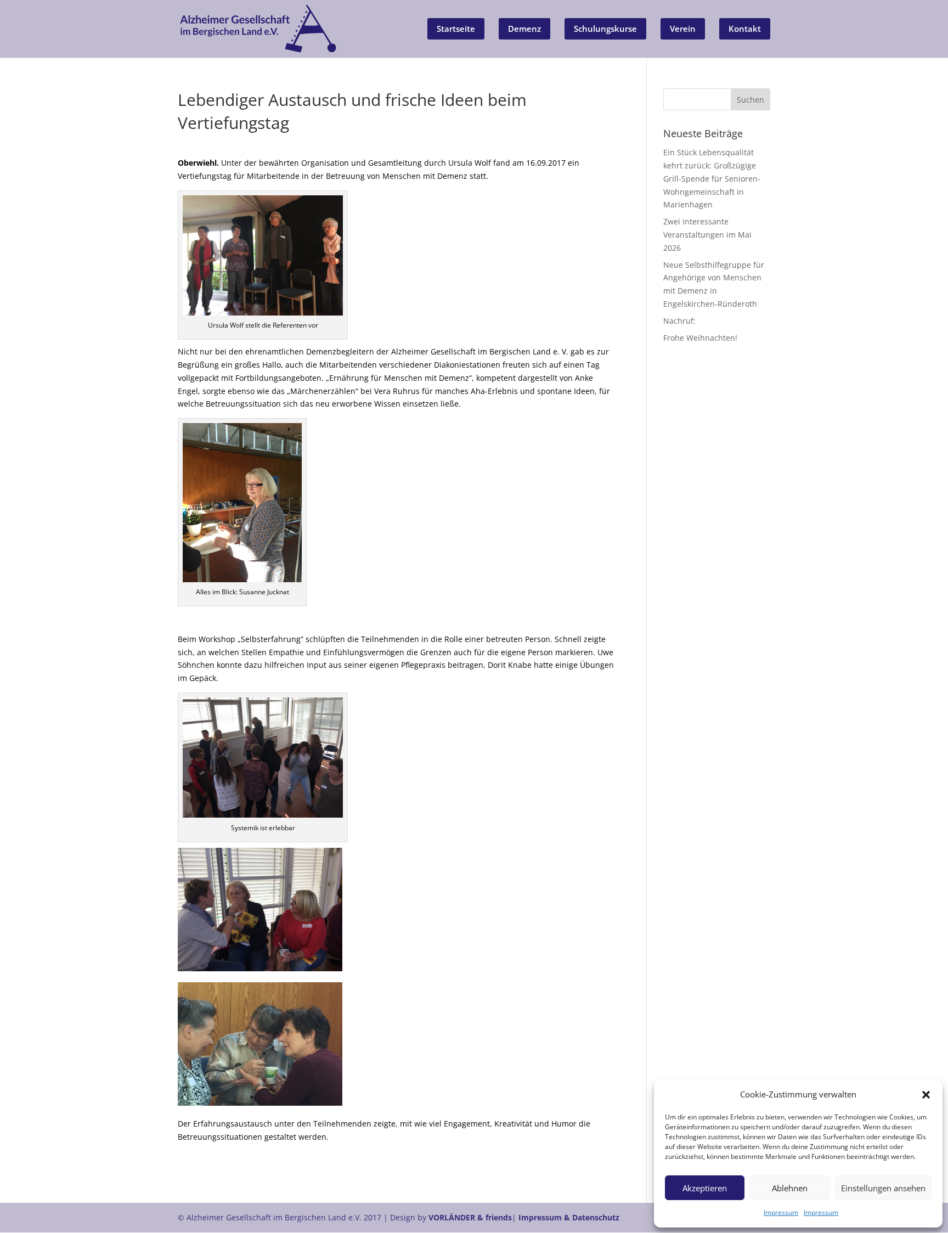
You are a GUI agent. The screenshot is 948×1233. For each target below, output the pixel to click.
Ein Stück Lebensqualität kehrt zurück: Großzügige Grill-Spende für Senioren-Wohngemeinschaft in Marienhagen (711, 178)
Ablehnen (790, 1188)
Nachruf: (679, 321)
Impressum (781, 1212)
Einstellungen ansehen (883, 1188)
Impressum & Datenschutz (568, 1217)
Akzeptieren (704, 1188)
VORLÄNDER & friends (470, 1217)
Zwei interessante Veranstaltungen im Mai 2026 (707, 234)
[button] (926, 1094)
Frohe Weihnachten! (700, 338)
